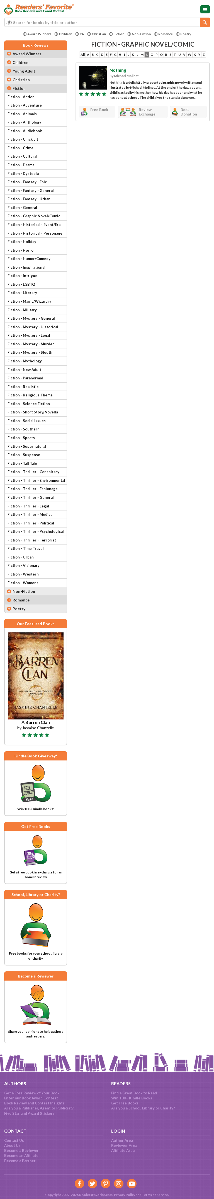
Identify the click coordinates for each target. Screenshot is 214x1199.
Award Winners (39, 34)
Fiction (118, 34)
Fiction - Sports (21, 437)
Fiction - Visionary (24, 565)
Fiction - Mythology (25, 361)
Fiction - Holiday (22, 241)
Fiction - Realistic (23, 386)
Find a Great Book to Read (134, 1093)
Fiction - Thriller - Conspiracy (33, 472)
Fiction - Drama (21, 165)
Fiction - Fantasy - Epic (27, 182)
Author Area (122, 1140)
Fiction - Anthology (24, 122)
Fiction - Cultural (22, 156)
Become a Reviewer (21, 1150)
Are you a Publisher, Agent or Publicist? (39, 1108)
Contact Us (14, 1140)
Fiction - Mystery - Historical (33, 327)
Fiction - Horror (21, 250)
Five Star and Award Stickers (29, 1113)
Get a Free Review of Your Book (31, 1093)
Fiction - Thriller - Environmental (36, 480)
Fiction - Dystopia (23, 173)
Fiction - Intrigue (22, 275)
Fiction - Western (23, 574)
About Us (12, 1145)
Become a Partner (20, 1161)
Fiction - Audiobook (25, 131)
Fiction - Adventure (25, 105)
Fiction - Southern (24, 429)
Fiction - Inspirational (26, 267)
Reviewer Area (124, 1145)
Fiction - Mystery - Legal (29, 335)
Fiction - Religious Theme (30, 395)
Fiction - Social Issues (27, 420)
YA (82, 34)
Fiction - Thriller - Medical (31, 514)
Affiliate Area (123, 1150)
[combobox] (107, 22)
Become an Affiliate (21, 1155)
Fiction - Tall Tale (22, 463)
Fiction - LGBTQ (21, 284)
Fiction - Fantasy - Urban (29, 199)
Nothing (118, 70)
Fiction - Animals (22, 114)
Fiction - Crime (20, 148)
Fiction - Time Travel (26, 548)
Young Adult (24, 71)
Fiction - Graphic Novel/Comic (34, 216)
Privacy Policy (124, 1195)
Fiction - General (22, 207)
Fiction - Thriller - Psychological (36, 531)
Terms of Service (155, 1195)
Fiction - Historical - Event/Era (34, 224)
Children (65, 34)
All (83, 54)
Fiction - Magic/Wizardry (29, 301)
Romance (165, 34)
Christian (99, 34)
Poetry (185, 34)
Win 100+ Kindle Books (131, 1098)
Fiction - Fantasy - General (31, 190)
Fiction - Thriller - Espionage (33, 489)
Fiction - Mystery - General (31, 318)
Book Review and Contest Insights (34, 1103)
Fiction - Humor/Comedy (29, 258)
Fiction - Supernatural (27, 446)
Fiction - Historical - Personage (35, 233)
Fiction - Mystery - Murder (31, 344)
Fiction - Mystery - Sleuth (30, 352)
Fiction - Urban (21, 557)
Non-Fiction (141, 34)
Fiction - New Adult (24, 369)
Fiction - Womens (23, 583)
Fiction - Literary (22, 292)
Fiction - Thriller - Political (31, 523)
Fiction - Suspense (24, 454)
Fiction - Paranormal (25, 378)
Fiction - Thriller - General (31, 497)
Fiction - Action (21, 97)
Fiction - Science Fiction (29, 403)
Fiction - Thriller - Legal (28, 506)
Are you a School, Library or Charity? (143, 1108)
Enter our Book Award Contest (31, 1098)
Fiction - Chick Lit (23, 139)
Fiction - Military (22, 310)
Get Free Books (124, 1103)
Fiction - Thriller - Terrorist (32, 540)
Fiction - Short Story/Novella (33, 412)
